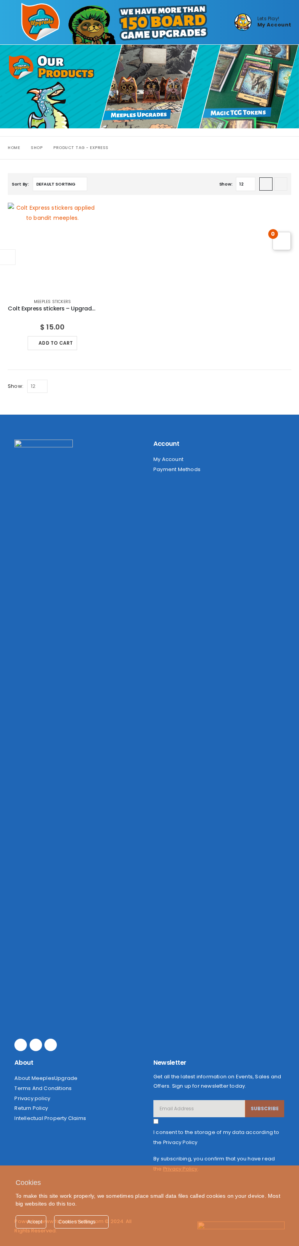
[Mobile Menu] (14, 22)
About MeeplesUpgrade (45, 1078)
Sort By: (20, 184)
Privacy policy (32, 1098)
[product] (52, 247)
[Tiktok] (50, 1045)
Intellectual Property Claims (50, 1118)
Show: (225, 184)
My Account (168, 459)
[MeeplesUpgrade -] (40, 22)
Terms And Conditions (43, 1088)
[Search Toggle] (222, 22)
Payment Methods (177, 469)
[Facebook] (20, 1045)
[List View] (280, 184)
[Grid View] (266, 184)
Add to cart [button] (56, 343)
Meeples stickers (52, 302)
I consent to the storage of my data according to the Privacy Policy (216, 1137)
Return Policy (31, 1108)
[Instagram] (36, 1045)
